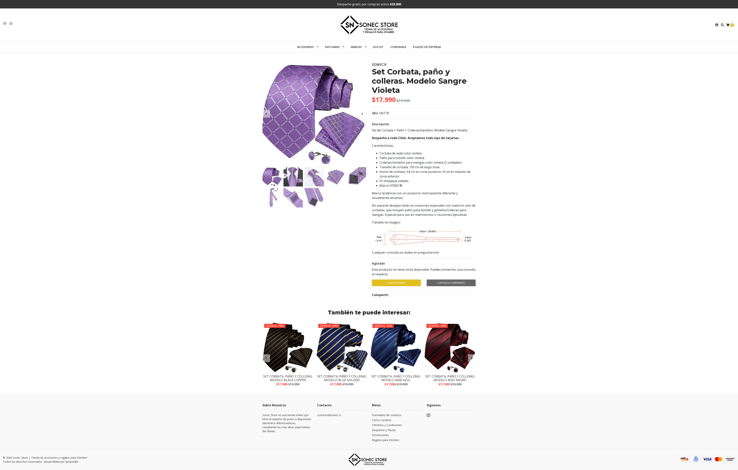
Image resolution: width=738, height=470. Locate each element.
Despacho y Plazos (384, 430)
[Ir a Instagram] (5, 23)
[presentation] (266, 114)
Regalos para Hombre (385, 440)
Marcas (356, 47)
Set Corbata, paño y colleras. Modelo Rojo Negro (450, 378)
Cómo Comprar (381, 420)
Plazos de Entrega (427, 47)
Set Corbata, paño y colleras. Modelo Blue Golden (342, 378)
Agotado (378, 263)
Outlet (378, 47)
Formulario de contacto (386, 415)
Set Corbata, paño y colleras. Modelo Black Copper (288, 378)
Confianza (398, 47)
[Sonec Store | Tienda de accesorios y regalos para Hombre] (369, 24)
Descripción (380, 124)
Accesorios (305, 47)
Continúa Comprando (451, 282)
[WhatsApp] (11, 23)
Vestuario (332, 47)
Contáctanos (396, 282)
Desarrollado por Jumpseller (61, 461)
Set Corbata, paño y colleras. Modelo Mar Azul (396, 378)
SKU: (375, 113)
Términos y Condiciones (387, 425)
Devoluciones (380, 435)
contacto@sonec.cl (329, 415)
